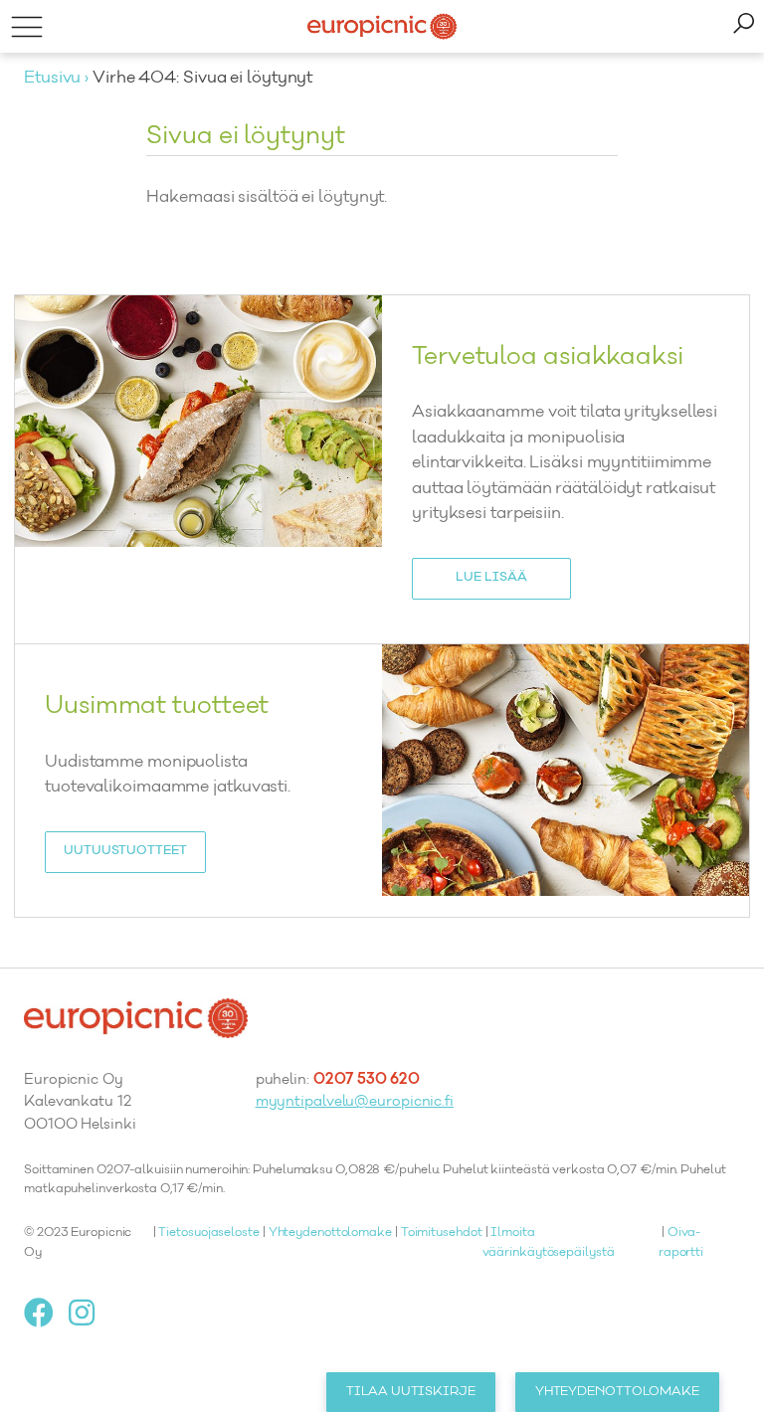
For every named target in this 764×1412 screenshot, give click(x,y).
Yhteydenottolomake (330, 1233)
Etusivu (52, 79)
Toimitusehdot (441, 1233)
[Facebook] (46, 1312)
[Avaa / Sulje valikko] (26, 26)
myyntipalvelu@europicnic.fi (355, 1103)
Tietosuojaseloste (208, 1233)
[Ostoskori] (743, 26)
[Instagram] (89, 1312)
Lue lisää (491, 578)
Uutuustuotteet (125, 851)
